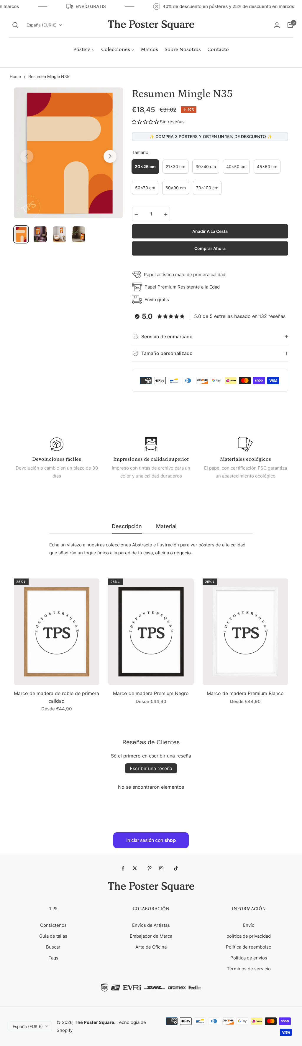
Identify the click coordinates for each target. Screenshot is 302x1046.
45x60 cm (267, 166)
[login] (277, 25)
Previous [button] (26, 156)
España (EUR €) (42, 24)
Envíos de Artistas (151, 925)
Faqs (53, 958)
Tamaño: (141, 152)
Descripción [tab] (127, 526)
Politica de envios (248, 958)
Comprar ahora (210, 248)
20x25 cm (145, 166)
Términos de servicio (249, 969)
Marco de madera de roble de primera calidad (56, 697)
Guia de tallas (53, 936)
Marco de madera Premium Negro (151, 693)
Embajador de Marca (151, 936)
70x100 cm (207, 187)
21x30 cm (175, 166)
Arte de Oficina (151, 947)
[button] (15, 25)
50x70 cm (145, 187)
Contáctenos (53, 925)
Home (15, 76)
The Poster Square (94, 1022)
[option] (68, 152)
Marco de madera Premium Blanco (245, 693)
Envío (249, 925)
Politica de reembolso (248, 947)
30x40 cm (206, 166)
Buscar (53, 947)
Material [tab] (166, 526)
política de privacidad (248, 936)
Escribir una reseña (151, 768)
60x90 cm (175, 187)
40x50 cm (236, 166)
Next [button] (110, 156)
